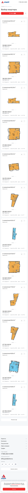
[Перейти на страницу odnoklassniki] (12, 464)
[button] (21, 21)
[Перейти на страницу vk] (5, 464)
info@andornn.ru (7, 459)
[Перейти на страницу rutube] (2, 464)
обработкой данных (16, 484)
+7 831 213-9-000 (23, 2)
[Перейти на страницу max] (15, 464)
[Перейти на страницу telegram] (9, 464)
